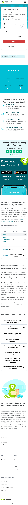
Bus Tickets (4, 460)
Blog (15, 463)
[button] (25, 2)
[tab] (7, 20)
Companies (4, 484)
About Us (16, 460)
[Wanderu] (7, 2)
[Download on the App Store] (6, 172)
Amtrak (4, 234)
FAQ (21, 56)
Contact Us (4, 481)
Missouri (5, 442)
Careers (16, 469)
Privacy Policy (5, 490)
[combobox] (14, 24)
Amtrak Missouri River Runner (6, 239)
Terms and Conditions (7, 487)
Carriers (13, 56)
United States (6, 440)
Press (15, 466)
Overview (5, 56)
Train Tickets (4, 437)
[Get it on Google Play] (20, 172)
